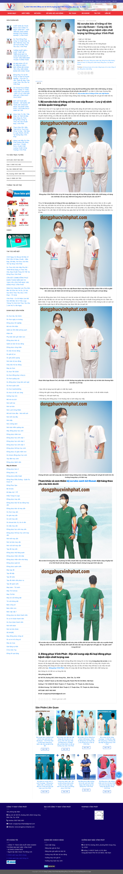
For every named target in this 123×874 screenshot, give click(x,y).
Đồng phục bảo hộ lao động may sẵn (18, 504)
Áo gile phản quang (13, 358)
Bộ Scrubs (10, 489)
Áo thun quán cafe (13, 385)
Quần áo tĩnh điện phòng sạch (17, 330)
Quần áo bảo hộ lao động (15, 344)
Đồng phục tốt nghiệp (14, 323)
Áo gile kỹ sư (11, 354)
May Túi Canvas (12, 591)
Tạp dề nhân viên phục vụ (15, 580)
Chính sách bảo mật (88, 1)
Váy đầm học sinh (13, 458)
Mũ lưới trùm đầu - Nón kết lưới (17, 413)
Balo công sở (11, 605)
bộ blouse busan (86, 67)
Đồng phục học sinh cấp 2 (15, 441)
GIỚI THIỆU (26, 13)
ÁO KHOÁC (86, 13)
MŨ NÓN (37, 13)
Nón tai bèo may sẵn (14, 542)
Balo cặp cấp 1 (12, 612)
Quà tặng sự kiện (12, 646)
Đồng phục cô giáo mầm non (16, 452)
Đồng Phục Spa (12, 485)
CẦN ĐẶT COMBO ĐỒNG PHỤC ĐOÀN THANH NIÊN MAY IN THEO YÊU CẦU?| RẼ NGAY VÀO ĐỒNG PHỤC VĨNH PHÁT (18, 281)
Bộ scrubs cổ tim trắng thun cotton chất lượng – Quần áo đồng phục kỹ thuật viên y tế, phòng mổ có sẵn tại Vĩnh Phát (86, 741)
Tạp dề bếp (10, 573)
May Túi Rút (11, 594)
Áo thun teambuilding (14, 389)
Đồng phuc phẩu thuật (14, 476)
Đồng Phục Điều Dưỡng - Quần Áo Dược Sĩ (18, 481)
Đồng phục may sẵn (13, 499)
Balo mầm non (11, 608)
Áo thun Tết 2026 (13, 371)
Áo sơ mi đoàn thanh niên (15, 619)
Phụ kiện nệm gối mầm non (16, 337)
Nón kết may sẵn (12, 538)
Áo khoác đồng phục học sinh (17, 455)
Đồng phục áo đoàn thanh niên (17, 615)
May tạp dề (10, 570)
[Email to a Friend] (85, 72)
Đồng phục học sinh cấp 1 (15, 438)
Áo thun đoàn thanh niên (15, 622)
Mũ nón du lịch (12, 399)
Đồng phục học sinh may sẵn (16, 529)
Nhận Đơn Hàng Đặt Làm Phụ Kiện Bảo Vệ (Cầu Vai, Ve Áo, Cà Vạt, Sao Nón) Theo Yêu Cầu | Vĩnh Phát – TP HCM (18, 291)
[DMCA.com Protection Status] (49, 866)
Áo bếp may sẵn (12, 526)
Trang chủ (81, 20)
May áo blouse (12, 465)
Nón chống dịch (12, 424)
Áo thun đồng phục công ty (16, 375)
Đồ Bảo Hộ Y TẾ (12, 492)
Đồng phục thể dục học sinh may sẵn (18, 534)
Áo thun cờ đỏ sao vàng (15, 392)
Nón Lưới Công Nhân (14, 410)
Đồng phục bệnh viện (14, 462)
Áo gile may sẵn (12, 515)
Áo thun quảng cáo (13, 378)
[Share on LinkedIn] (91, 72)
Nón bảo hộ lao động (14, 361)
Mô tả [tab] (39, 83)
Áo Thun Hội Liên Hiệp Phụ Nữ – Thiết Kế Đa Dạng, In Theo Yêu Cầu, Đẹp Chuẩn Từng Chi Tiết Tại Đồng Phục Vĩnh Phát (18, 270)
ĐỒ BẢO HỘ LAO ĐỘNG (54, 13)
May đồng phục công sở (15, 636)
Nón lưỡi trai (11, 403)
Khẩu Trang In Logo (13, 496)
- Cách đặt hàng (49, 845)
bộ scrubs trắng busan (98, 67)
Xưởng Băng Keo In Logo (83, 871)
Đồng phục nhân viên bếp (15, 556)
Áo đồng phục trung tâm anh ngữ (18, 382)
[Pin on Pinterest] (88, 72)
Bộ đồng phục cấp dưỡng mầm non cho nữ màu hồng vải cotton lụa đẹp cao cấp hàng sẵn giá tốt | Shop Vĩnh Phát (107, 785)
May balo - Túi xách (13, 587)
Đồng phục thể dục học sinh (16, 448)
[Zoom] (38, 56)
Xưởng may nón (12, 396)
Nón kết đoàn (11, 625)
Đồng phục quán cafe (14, 566)
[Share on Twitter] (82, 72)
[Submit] (114, 6)
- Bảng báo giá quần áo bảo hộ (54, 851)
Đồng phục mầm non (14, 434)
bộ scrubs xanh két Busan (81, 481)
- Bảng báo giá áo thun (52, 848)
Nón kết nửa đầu (12, 417)
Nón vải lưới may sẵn (14, 545)
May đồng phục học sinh (15, 431)
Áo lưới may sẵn (12, 519)
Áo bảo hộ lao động (13, 351)
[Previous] (38, 39)
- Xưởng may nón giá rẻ (52, 857)
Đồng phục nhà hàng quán (15, 552)
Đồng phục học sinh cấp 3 (15, 445)
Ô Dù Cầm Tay (11, 650)
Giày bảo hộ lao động (14, 365)
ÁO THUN (72, 13)
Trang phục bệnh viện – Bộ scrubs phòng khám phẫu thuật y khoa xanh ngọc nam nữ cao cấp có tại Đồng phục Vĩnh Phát (65, 785)
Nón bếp (9, 420)
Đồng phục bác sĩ (13, 469)
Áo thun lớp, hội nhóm (14, 316)
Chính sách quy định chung (103, 1)
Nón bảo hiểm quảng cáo (15, 427)
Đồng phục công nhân (14, 347)
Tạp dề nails (11, 577)
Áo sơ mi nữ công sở (14, 639)
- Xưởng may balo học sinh (53, 861)
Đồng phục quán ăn (13, 563)
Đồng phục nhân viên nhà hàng (17, 559)
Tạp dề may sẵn (12, 549)
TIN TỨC (97, 13)
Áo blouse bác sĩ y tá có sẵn (16, 522)
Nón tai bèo (11, 406)
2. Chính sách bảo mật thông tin (17, 858)
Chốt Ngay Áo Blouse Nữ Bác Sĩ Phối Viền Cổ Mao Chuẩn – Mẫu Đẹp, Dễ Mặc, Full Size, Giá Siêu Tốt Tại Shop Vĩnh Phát (17, 260)
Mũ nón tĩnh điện (12, 326)
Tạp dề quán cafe (12, 584)
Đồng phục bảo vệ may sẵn (16, 508)
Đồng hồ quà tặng (13, 653)
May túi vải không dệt (14, 598)
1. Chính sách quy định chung (16, 855)
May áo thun (11, 368)
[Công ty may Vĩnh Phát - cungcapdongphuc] (14, 7)
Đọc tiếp (44, 749)
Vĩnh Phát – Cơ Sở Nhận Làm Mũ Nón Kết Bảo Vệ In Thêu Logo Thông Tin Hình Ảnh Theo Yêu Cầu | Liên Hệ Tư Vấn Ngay (18, 302)
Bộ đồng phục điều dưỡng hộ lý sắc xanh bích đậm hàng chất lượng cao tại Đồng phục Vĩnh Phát (86, 784)
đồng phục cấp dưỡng (86, 69)
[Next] (71, 39)
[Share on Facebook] (78, 72)
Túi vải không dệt (12, 601)
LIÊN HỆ (108, 13)
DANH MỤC (12, 13)
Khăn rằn (10, 333)
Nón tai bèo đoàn (12, 629)
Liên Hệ (114, 1)
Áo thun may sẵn (12, 512)
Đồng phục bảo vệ (13, 340)
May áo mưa (11, 643)
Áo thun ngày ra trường (15, 319)
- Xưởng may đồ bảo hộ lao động (55, 854)
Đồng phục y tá (12, 472)
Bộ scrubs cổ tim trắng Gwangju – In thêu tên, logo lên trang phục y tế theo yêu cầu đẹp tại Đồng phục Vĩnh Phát (107, 741)
